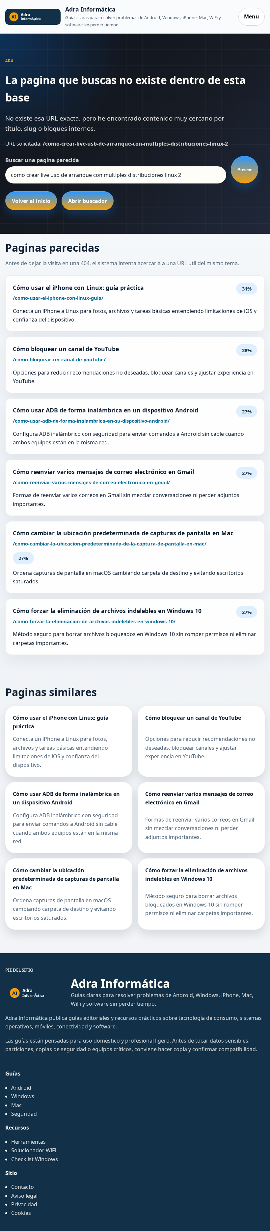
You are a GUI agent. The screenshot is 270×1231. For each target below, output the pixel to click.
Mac (16, 1105)
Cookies (21, 1213)
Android (21, 1087)
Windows (22, 1096)
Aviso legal (24, 1195)
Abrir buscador (87, 201)
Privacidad (24, 1204)
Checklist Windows (34, 1159)
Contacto (22, 1186)
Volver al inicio (31, 201)
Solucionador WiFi (33, 1150)
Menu (251, 16)
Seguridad (24, 1113)
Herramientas (28, 1141)
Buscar (244, 169)
